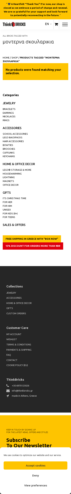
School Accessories (15, 134)
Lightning (9, 177)
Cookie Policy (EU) (17, 365)
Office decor (11, 185)
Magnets (8, 181)
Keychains (9, 156)
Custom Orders (16, 313)
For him (7, 206)
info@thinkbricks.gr (22, 390)
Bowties (8, 145)
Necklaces (9, 116)
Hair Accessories (13, 141)
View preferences (35, 485)
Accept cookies (35, 465)
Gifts (7, 192)
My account (13, 334)
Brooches (9, 149)
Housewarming (12, 173)
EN (47, 24)
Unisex (7, 209)
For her (7, 202)
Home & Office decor (19, 164)
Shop (14, 57)
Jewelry (9, 103)
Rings (6, 120)
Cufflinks (9, 152)
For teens (9, 217)
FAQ (8, 355)
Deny (35, 475)
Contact (11, 360)
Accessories (12, 128)
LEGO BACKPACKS (12, 137)
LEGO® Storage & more (17, 170)
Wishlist (11, 339)
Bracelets (9, 109)
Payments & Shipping (18, 349)
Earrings (8, 113)
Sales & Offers (14, 224)
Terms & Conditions (18, 344)
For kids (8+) (10, 213)
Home (6, 57)
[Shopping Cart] (56, 24)
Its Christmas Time (14, 198)
